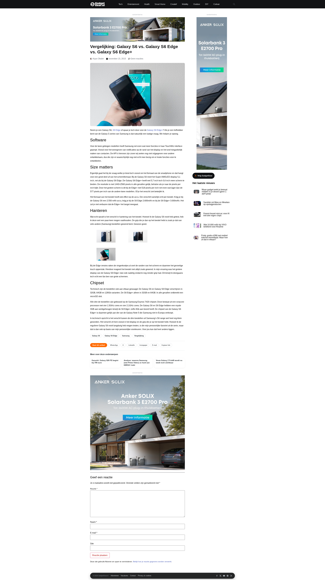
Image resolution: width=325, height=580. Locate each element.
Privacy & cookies (144, 576)
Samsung (125, 336)
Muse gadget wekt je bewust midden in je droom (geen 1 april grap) (214, 192)
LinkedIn (131, 345)
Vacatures (124, 576)
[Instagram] (228, 576)
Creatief (173, 4)
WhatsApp (114, 345)
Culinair (216, 4)
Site (92, 544)
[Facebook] (217, 576)
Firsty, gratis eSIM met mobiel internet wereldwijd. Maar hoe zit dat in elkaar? (214, 237)
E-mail (154, 345)
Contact (133, 576)
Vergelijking (139, 336)
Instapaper (143, 345)
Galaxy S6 (96, 336)
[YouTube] (224, 576)
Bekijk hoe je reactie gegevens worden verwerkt (152, 562)
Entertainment (133, 4)
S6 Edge (116, 130)
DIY (206, 4)
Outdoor (196, 4)
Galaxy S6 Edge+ (155, 130)
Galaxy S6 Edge (111, 336)
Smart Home (160, 4)
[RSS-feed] (231, 576)
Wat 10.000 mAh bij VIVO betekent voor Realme (215, 226)
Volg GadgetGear (205, 176)
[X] (220, 576)
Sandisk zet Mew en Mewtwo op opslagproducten (216, 203)
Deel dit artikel (98, 345)
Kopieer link (166, 345)
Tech (121, 4)
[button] (234, 4)
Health (147, 4)
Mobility (185, 4)
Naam (93, 522)
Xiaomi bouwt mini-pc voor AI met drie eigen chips (216, 214)
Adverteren (115, 576)
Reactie (93, 489)
